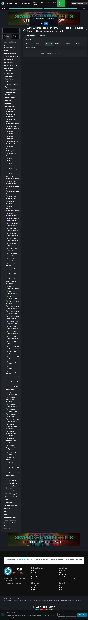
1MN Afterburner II (12, 192)
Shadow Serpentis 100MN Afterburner (11, 433)
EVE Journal (34, 588)
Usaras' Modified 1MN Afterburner (12, 479)
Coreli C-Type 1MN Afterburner (11, 260)
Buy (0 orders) (41, 35)
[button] (9, 3)
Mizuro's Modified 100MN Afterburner (12, 388)
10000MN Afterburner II (10, 115)
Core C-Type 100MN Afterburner (12, 239)
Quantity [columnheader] (57, 43)
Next (46, 23)
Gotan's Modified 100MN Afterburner (12, 378)
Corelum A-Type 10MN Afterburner (12, 265)
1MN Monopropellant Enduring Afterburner (12, 208)
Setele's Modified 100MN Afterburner (12, 420)
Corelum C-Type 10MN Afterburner (12, 275)
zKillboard (62, 570)
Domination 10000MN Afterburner (12, 287)
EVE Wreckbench (36, 590)
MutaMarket (62, 575)
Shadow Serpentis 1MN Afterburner (10, 448)
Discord (62, 588)
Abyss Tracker (35, 586)
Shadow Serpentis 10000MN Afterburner (12, 426)
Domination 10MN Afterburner (11, 297)
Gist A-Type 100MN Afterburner (12, 327)
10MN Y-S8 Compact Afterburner (12, 182)
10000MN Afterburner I (10, 110)
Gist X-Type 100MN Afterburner (12, 342)
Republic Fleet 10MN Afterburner (11, 410)
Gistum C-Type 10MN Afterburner (11, 373)
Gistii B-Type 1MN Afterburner (12, 353)
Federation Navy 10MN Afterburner (12, 312)
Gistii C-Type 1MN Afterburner (12, 358)
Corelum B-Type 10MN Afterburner (12, 270)
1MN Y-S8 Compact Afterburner (12, 214)
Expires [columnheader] (78, 43)
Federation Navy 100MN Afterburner (12, 307)
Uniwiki (61, 573)
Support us (34, 573)
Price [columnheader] (47, 43)
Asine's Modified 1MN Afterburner (12, 219)
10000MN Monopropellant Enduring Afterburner (12, 121)
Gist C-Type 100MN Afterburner (12, 337)
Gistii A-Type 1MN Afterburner (12, 347)
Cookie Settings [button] (35, 579)
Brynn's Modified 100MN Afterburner (12, 224)
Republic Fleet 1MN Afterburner (11, 415)
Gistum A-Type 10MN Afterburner (11, 363)
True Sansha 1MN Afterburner (12, 469)
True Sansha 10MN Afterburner (11, 464)
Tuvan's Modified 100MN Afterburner (12, 474)
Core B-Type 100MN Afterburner (12, 234)
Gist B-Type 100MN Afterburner (12, 332)
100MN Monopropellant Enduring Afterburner (12, 149)
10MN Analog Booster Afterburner (12, 170)
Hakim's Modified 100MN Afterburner (12, 383)
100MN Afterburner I (10, 132)
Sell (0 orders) (31, 35)
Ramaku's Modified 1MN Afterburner (10, 399)
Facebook (63, 586)
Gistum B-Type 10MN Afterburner (12, 368)
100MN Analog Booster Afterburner (12, 142)
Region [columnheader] (27, 43)
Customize (72, 614)
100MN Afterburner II (10, 137)
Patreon (62, 590)
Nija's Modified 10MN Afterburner (12, 393)
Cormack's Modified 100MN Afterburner (11, 281)
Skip (42, 23)
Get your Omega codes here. (24, 559)
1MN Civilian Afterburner (11, 202)
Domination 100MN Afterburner (12, 292)
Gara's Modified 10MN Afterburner (12, 322)
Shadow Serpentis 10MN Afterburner (11, 440)
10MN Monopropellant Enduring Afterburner (12, 176)
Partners (33, 570)
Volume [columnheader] (68, 43)
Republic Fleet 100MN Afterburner (12, 405)
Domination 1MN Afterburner (12, 302)
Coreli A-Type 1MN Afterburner (11, 250)
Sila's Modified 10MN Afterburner (11, 454)
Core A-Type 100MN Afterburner (12, 229)
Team (32, 575)
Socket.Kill (62, 577)
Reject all (61, 614)
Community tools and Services (68, 579)
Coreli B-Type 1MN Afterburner (11, 255)
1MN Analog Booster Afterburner (12, 197)
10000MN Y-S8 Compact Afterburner (12, 127)
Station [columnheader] (37, 43)
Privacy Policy (32, 617)
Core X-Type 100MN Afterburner (12, 244)
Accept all (82, 614)
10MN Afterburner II (10, 165)
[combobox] (4, 36)
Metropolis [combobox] (14, 37)
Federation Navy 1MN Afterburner (12, 317)
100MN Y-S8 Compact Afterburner (12, 155)
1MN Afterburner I (12, 187)
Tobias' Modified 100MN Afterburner (12, 459)
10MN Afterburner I (10, 160)
